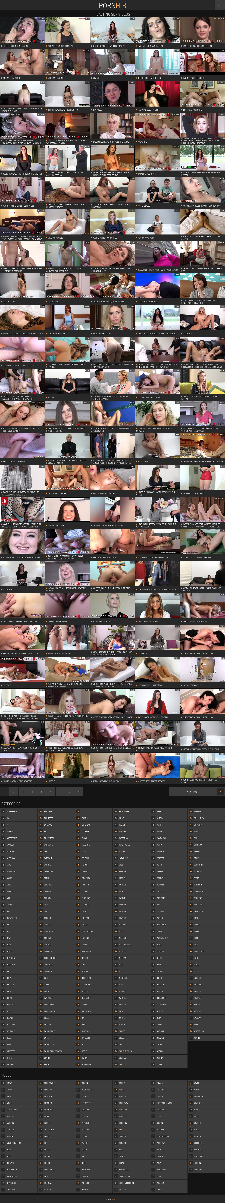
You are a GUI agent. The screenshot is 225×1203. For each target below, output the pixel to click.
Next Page (193, 791)
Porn (112, 5)
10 (79, 791)
